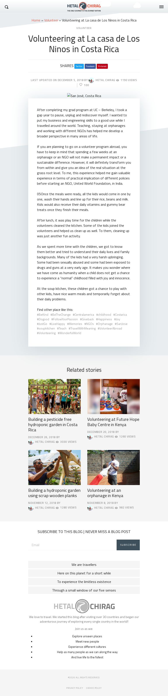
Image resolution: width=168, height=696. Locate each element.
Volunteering (47, 333)
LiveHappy (58, 323)
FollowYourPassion (65, 319)
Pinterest (102, 66)
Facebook (90, 66)
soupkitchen (47, 328)
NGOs (90, 323)
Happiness (105, 319)
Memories (75, 323)
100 (86, 85)
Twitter (79, 66)
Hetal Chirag (104, 80)
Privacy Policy (74, 688)
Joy (118, 319)
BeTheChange (61, 314)
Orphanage (105, 323)
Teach (62, 328)
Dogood (44, 319)
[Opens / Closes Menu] (161, 6)
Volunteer (51, 20)
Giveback (88, 319)
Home (36, 20)
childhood (104, 314)
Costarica (121, 314)
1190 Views (129, 80)
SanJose (122, 323)
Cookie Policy (94, 688)
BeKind (43, 314)
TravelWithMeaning (83, 328)
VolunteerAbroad (111, 328)
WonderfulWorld (70, 333)
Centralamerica (84, 314)
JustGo (43, 323)
